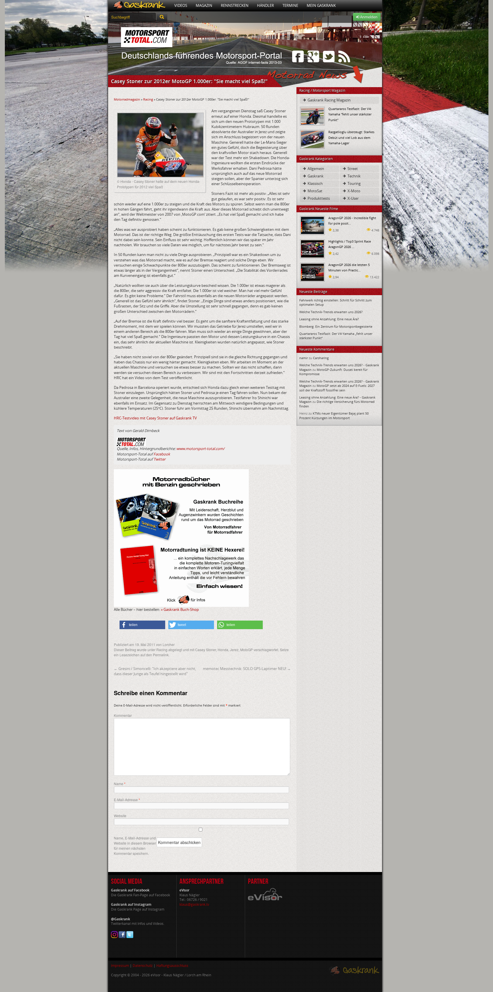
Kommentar (123, 715)
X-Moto (353, 190)
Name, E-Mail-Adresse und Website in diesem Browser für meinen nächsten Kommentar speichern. (135, 845)
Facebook (161, 454)
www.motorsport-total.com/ (200, 448)
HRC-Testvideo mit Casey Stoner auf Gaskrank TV (155, 418)
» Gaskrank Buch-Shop (180, 609)
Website (120, 815)
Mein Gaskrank (321, 5)
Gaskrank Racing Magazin (329, 100)
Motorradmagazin (127, 99)
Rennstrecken (234, 5)
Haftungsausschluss (172, 965)
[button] (142, 625)
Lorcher (169, 644)
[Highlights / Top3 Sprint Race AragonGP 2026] (312, 248)
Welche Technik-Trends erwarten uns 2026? (331, 312)
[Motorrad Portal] (139, 5)
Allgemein (315, 168)
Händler (265, 5)
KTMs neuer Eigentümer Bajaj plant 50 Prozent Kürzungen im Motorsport (334, 415)
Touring (354, 183)
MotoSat (314, 190)
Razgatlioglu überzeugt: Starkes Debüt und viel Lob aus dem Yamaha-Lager (351, 137)
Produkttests (318, 198)
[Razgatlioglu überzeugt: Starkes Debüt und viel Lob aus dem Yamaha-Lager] (312, 139)
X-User (353, 198)
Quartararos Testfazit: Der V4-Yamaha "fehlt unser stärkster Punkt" (350, 114)
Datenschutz (143, 965)
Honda (223, 649)
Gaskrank (315, 176)
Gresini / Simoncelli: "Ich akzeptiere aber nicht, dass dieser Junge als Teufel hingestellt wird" (155, 671)
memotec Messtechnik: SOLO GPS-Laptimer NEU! (247, 668)
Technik (354, 176)
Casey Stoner (205, 649)
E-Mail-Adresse (127, 799)
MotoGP (246, 649)
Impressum (120, 965)
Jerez (234, 649)
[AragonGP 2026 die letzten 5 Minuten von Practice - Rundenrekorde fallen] (312, 272)
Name (120, 783)
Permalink (161, 654)
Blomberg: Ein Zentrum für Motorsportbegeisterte (335, 326)
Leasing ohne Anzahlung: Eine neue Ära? (329, 319)
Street (352, 168)
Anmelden (368, 16)
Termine (290, 5)
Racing (148, 99)
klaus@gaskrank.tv (194, 904)
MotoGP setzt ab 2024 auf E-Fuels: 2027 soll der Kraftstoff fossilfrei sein (337, 387)
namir (303, 358)
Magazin (204, 5)
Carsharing (321, 358)
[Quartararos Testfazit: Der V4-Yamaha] (312, 116)
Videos (180, 5)
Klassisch (315, 183)
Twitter (159, 459)
